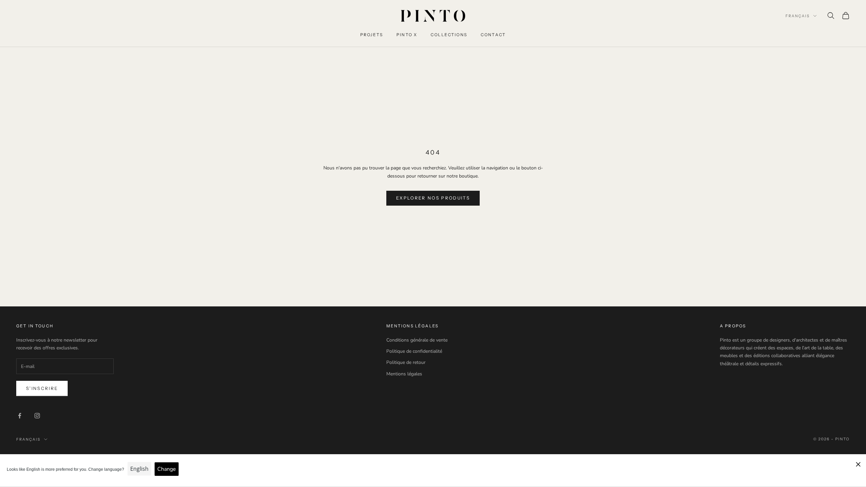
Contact (493, 34)
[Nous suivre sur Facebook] (19, 415)
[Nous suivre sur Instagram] (37, 415)
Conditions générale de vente (417, 340)
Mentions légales (404, 374)
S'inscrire (42, 388)
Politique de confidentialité (414, 351)
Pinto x (406, 34)
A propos (733, 325)
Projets (371, 34)
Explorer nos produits (433, 198)
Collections (449, 34)
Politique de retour (406, 362)
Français (797, 16)
